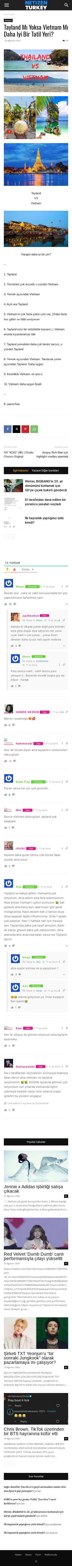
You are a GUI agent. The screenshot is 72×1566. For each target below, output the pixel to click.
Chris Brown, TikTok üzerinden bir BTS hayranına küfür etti (34, 1431)
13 (67, 40)
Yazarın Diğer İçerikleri (45, 470)
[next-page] (12, 536)
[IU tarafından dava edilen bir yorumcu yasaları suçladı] (13, 504)
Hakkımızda (51, 1554)
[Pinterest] (25, 429)
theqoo (8, 20)
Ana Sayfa (9, 14)
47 (66, 1263)
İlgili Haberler (21, 470)
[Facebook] (8, 429)
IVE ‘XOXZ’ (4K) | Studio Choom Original (19, 454)
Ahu (38, 961)
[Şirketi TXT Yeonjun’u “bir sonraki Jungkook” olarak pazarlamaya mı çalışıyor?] (36, 1333)
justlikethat (42, 661)
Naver (28, 1554)
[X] (16, 429)
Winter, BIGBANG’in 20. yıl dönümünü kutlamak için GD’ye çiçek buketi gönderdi (46, 485)
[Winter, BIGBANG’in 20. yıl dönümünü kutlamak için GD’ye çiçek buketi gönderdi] (13, 485)
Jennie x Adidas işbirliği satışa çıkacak (33, 1189)
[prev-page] (6, 536)
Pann (38, 1554)
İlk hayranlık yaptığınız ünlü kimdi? (24, 1524)
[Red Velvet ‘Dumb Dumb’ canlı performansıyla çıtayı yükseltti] (36, 1233)
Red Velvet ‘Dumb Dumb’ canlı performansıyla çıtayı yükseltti (34, 1256)
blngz (39, 990)
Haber (18, 1554)
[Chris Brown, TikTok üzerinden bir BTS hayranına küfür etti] (36, 1409)
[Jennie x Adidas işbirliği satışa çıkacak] (36, 1166)
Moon (39, 620)
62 (66, 1367)
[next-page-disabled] (12, 1464)
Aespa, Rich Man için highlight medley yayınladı (52, 454)
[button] (6, 5)
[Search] (66, 5)
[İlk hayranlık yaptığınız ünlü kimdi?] (13, 522)
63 (66, 1438)
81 (66, 1196)
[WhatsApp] (34, 429)
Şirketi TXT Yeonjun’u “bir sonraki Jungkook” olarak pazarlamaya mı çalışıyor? (30, 1358)
